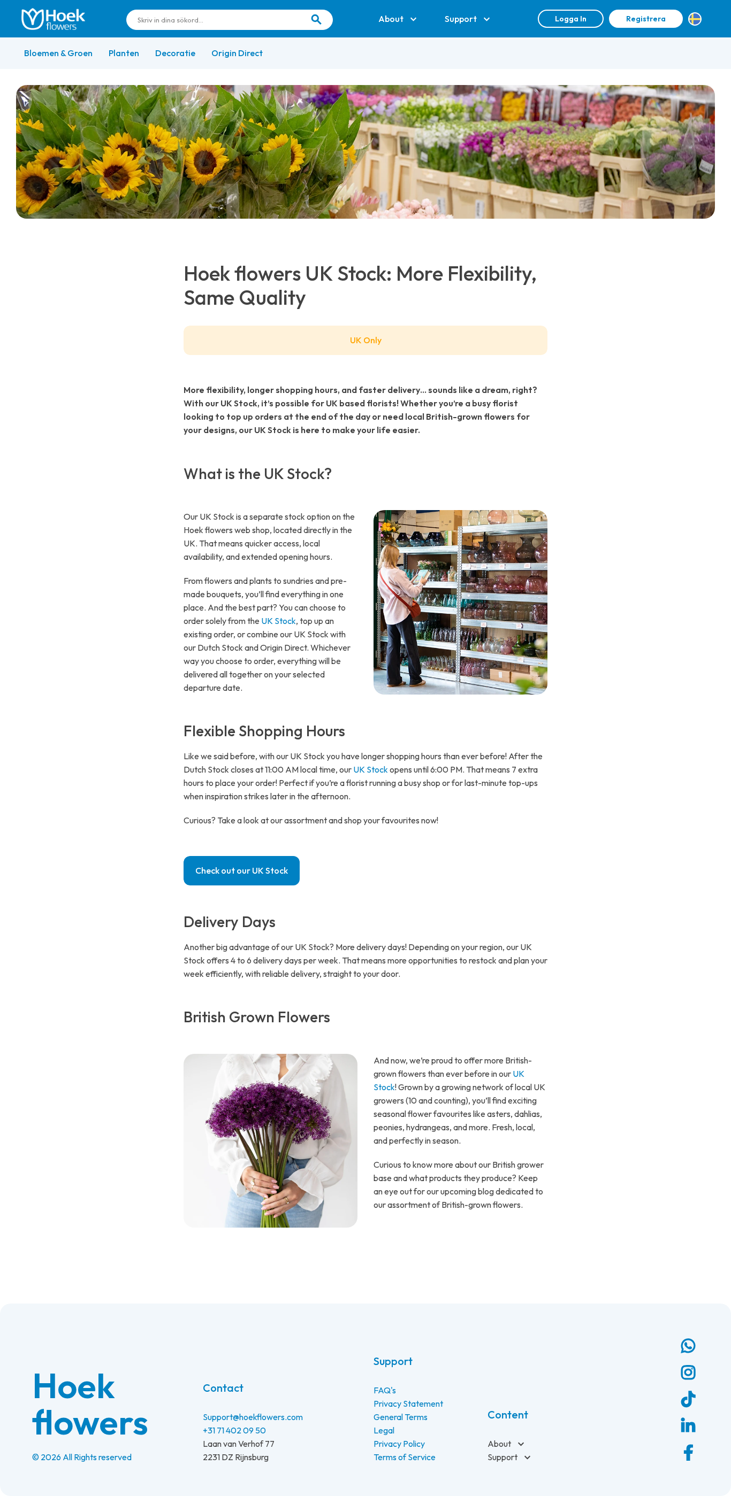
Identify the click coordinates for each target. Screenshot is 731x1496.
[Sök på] (316, 19)
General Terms (401, 1417)
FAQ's (385, 1390)
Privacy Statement (408, 1403)
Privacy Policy (399, 1443)
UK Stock (278, 620)
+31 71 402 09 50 (234, 1430)
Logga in (571, 19)
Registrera (646, 19)
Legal (384, 1430)
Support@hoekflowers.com (253, 1417)
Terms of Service (405, 1457)
